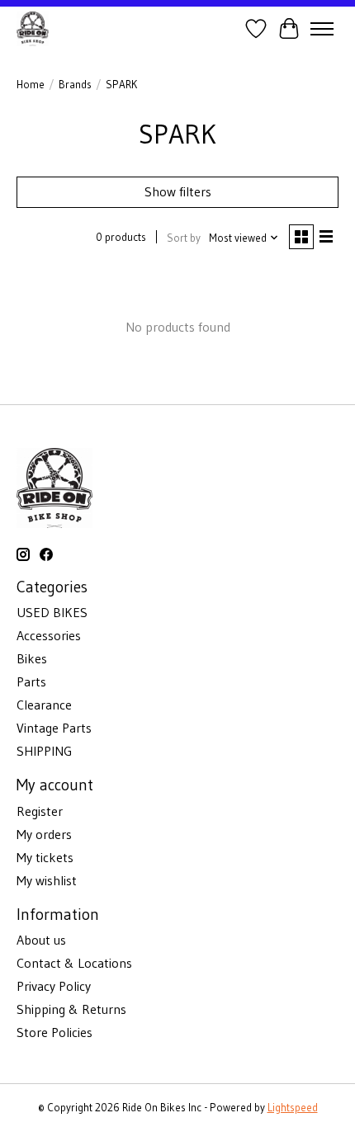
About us (41, 939)
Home (31, 85)
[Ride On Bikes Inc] (33, 28)
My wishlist (47, 880)
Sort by (184, 238)
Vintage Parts (54, 727)
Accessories (49, 635)
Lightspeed (292, 1108)
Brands (75, 85)
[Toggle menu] (321, 28)
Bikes (32, 658)
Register (40, 811)
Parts (31, 681)
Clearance (44, 704)
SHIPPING (44, 751)
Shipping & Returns (71, 1009)
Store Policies (54, 1032)
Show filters (177, 191)
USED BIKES (52, 612)
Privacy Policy (54, 986)
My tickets (45, 857)
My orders (44, 834)
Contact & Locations (74, 963)
